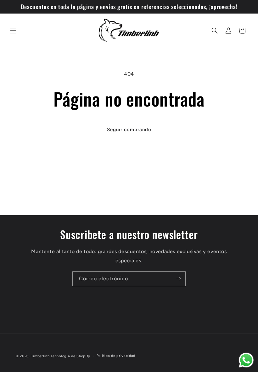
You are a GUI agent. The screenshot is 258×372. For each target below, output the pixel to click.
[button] (13, 31)
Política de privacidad (116, 356)
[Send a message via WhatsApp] (246, 360)
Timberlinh (40, 356)
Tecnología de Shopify (70, 356)
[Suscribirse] (178, 278)
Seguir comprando (129, 129)
